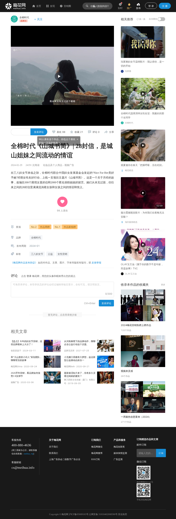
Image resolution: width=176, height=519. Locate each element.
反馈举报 (96, 262)
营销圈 (67, 5)
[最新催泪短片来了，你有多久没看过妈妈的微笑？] (105, 378)
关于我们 (53, 446)
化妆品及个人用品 (52, 165)
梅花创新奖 (119, 446)
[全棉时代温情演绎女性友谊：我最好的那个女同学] (143, 93)
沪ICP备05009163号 (79, 514)
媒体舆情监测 (120, 453)
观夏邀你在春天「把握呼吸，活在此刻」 (142, 165)
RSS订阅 (95, 459)
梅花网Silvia (16, 366)
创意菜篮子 (16, 350)
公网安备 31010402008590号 (103, 514)
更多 (163, 284)
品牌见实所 (69, 350)
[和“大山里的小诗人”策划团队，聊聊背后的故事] (52, 362)
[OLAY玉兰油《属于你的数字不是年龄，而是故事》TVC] (143, 244)
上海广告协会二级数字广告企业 (64, 459)
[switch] (161, 19)
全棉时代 (24, 17)
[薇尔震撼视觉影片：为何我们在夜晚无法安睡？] (143, 192)
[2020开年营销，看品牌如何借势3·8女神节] (52, 378)
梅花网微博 (96, 453)
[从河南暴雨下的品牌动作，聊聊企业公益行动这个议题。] (105, 346)
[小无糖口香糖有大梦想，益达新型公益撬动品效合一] (105, 362)
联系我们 (53, 453)
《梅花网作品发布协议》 (24, 262)
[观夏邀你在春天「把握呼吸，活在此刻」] (143, 145)
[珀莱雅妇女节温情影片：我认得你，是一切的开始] (143, 41)
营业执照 (122, 514)
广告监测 (118, 459)
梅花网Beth (69, 366)
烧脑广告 (15, 382)
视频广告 (69, 165)
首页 (38, 5)
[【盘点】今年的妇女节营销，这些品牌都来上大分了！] (52, 346)
